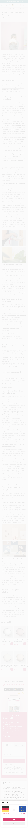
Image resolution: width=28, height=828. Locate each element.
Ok (14, 819)
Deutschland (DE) (6, 813)
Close (14, 823)
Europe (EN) (22, 813)
